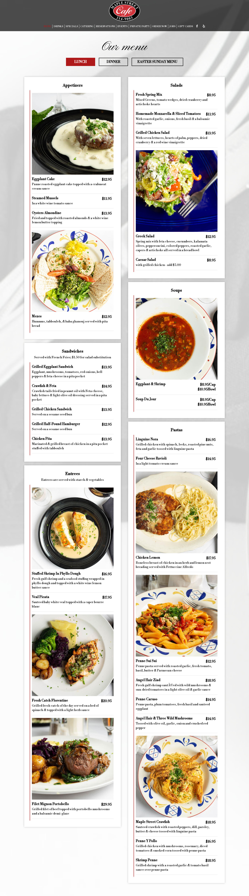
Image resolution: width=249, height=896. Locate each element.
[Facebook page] (197, 26)
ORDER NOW (159, 26)
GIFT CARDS (185, 26)
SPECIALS (72, 26)
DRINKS (58, 26)
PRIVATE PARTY (140, 26)
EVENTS (122, 26)
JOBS (172, 26)
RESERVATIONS (105, 26)
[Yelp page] (204, 26)
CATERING (87, 26)
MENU (47, 26)
